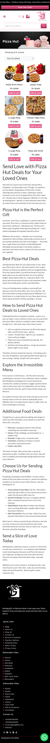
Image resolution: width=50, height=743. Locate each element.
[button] (4, 16)
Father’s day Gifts (14, 446)
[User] (23, 17)
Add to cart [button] (14, 93)
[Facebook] (7, 732)
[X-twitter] (10, 732)
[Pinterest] (13, 732)
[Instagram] (4, 732)
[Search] (44, 26)
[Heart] (20, 17)
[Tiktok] (16, 732)
